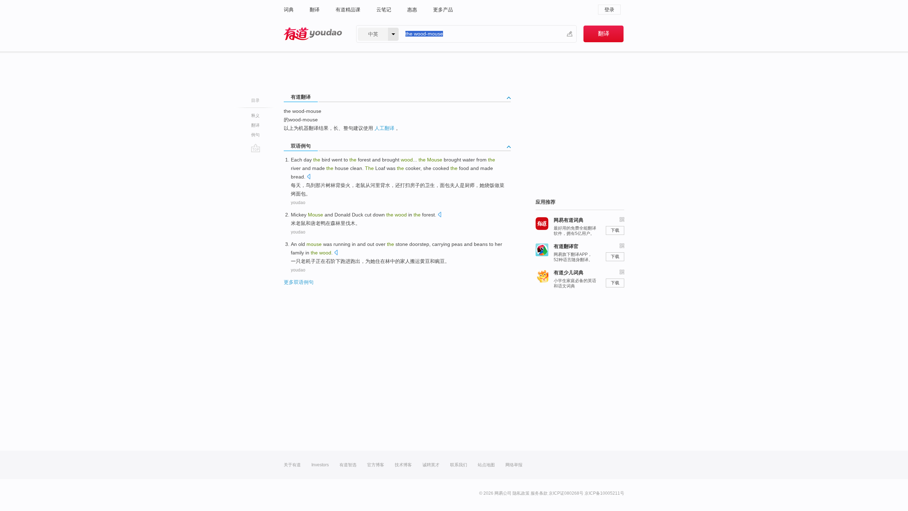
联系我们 (458, 464)
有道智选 (347, 464)
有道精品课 (348, 9)
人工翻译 (384, 128)
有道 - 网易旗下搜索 (313, 33)
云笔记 (383, 9)
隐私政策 (521, 493)
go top (255, 148)
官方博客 (375, 464)
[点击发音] (308, 177)
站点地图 (486, 464)
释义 (255, 115)
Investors (320, 464)
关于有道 (292, 464)
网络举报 (513, 464)
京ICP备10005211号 (604, 493)
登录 (609, 9)
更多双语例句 (299, 282)
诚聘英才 (430, 464)
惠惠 (412, 9)
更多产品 (443, 9)
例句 (255, 134)
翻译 (315, 9)
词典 (289, 9)
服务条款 (539, 493)
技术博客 (403, 464)
